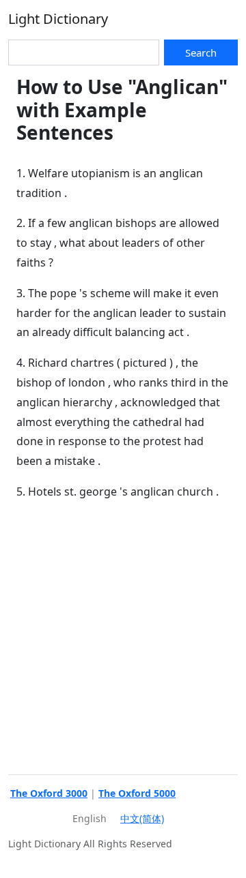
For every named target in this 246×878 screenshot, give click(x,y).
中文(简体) (142, 818)
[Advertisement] (123, 635)
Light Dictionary (58, 19)
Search (201, 52)
